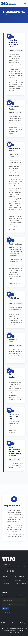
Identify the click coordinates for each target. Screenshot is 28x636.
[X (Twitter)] (2, 571)
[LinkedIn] (5, 571)
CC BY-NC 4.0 (16, 630)
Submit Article (18, 580)
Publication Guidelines (20, 583)
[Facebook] (7, 571)
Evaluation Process (20, 586)
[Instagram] (10, 571)
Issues (3, 586)
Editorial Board (5, 583)
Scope (3, 580)
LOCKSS (11, 632)
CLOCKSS (16, 632)
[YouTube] (13, 571)
